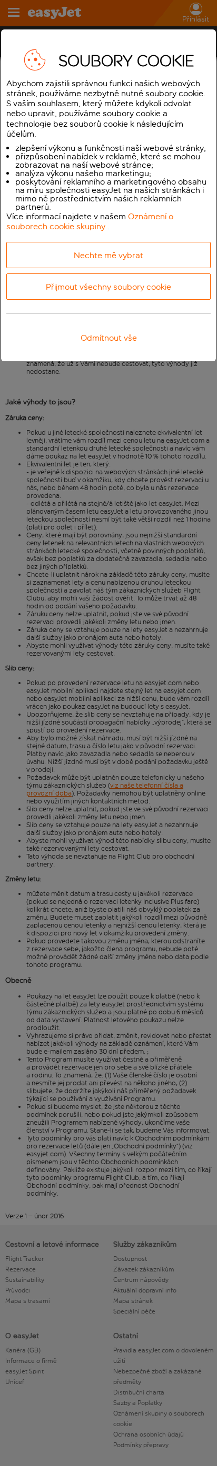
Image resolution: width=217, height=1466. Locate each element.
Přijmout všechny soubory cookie (108, 287)
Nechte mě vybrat (108, 255)
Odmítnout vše (109, 338)
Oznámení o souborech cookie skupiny (89, 221)
